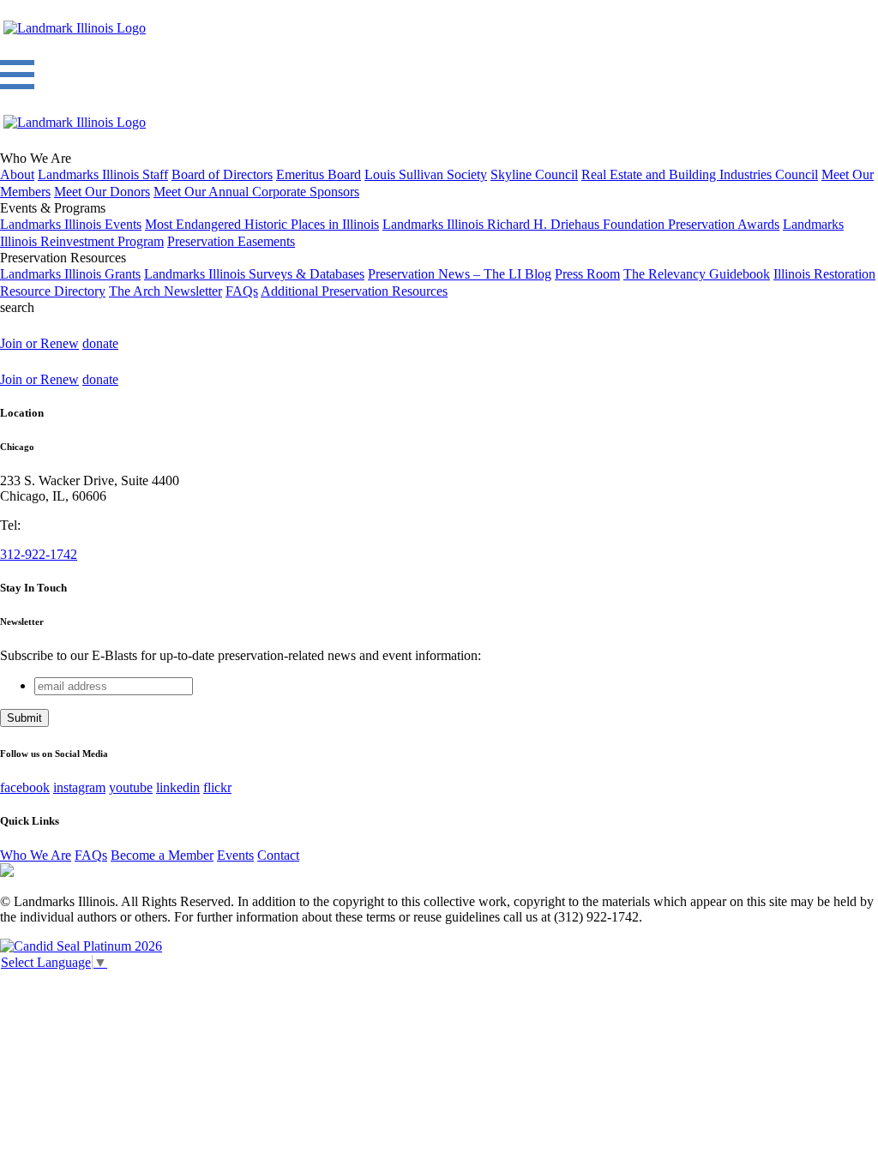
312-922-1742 (38, 554)
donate (100, 343)
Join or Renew (39, 343)
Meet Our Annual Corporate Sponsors (256, 191)
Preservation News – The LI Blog (459, 274)
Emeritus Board (318, 174)
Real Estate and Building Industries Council (699, 174)
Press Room (587, 274)
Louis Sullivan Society (425, 174)
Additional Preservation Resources (354, 291)
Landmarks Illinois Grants (70, 274)
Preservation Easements (231, 241)
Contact (278, 855)
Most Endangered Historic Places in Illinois (262, 224)
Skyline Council (534, 174)
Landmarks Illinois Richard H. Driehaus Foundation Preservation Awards (580, 224)
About (17, 174)
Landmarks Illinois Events (70, 224)
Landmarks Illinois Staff (103, 174)
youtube (131, 787)
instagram (79, 787)
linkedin (178, 787)
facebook (25, 787)
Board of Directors (222, 174)
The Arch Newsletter (165, 291)
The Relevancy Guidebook (696, 274)
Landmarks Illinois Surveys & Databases (254, 274)
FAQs (242, 291)
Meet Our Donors (102, 191)
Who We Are (35, 855)
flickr (217, 787)
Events (235, 855)
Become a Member (162, 855)
